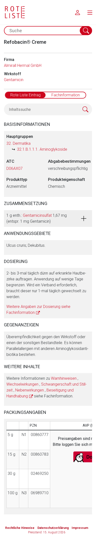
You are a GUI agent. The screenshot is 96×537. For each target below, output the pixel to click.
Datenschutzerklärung (53, 528)
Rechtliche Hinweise (19, 528)
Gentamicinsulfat (37, 215)
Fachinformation (65, 95)
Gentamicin (13, 79)
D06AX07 (14, 168)
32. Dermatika (18, 143)
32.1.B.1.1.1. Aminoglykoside (42, 149)
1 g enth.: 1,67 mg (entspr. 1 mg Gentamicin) (36, 218)
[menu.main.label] (90, 12)
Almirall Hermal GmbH (22, 65)
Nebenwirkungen (29, 390)
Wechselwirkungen (22, 384)
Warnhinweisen (64, 378)
